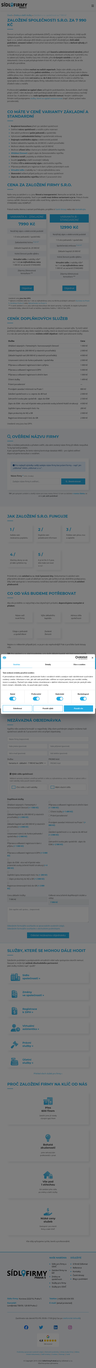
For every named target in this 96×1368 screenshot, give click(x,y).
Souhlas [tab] (16, 664)
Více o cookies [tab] (79, 664)
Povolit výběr (48, 708)
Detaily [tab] (48, 664)
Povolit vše (78, 708)
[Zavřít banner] (92, 658)
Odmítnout (17, 708)
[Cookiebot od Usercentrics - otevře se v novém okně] (77, 657)
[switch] (36, 699)
